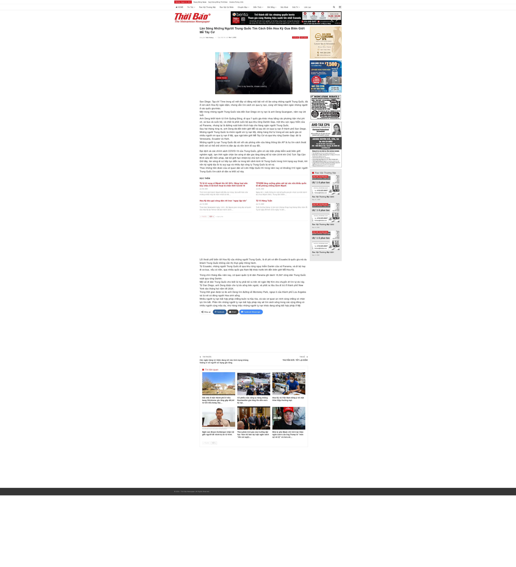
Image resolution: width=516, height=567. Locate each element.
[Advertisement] (254, 239)
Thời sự (295, 37)
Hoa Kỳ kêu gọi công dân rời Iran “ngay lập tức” (223, 200)
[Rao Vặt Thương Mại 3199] (325, 240)
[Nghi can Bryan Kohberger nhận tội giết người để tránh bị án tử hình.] (218, 418)
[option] (325, 217)
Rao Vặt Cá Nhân (227, 7)
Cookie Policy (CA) (236, 2)
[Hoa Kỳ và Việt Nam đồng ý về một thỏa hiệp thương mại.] (288, 383)
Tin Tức (190, 7)
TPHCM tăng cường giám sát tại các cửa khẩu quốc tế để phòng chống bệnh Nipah (281, 184)
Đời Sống (271, 7)
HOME (180, 7)
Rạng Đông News (200, 2)
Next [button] (336, 20)
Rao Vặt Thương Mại (207, 7)
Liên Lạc (307, 7)
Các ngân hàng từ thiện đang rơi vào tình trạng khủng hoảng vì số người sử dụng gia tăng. (224, 361)
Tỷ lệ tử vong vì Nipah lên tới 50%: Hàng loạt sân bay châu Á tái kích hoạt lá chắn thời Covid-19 (224, 184)
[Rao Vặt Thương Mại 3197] (325, 212)
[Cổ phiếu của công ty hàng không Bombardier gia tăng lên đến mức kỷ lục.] (253, 383)
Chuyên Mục (242, 7)
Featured (303, 37)
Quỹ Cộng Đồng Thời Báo (217, 2)
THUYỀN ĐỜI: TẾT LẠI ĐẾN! (295, 360)
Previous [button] (332, 20)
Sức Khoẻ (284, 7)
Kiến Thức (257, 7)
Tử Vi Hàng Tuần (264, 200)
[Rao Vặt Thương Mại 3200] (325, 184)
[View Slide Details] (286, 18)
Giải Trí (295, 7)
